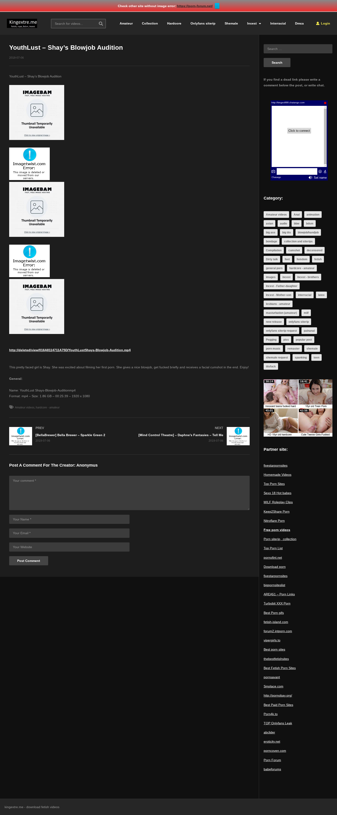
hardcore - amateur (48, 407)
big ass (270, 232)
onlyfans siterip (299, 321)
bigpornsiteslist (274, 585)
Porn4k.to (271, 714)
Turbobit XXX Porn (277, 603)
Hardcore (174, 23)
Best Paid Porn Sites (278, 705)
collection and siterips (298, 241)
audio (283, 223)
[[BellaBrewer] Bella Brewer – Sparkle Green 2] (67, 436)
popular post (304, 339)
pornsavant (272, 677)
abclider (269, 732)
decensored (314, 250)
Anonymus (87, 465)
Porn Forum (272, 760)
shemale (312, 348)
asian (269, 223)
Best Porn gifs (274, 613)
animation (313, 214)
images (271, 277)
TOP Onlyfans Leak (278, 723)
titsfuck (271, 366)
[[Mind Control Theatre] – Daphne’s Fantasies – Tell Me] (192, 436)
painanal (309, 330)
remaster (293, 348)
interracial (304, 295)
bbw (296, 223)
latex (321, 295)
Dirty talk (272, 259)
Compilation (274, 250)
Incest (252, 23)
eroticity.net (272, 741)
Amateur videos (24, 407)
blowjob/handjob (308, 232)
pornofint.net (273, 557)
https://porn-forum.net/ (195, 6)
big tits (286, 232)
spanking (301, 357)
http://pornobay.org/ (278, 695)
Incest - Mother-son (278, 295)
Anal (297, 214)
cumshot (294, 250)
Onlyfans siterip (203, 23)
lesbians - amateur (278, 304)
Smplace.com (273, 686)
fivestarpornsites (275, 465)
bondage (271, 241)
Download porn (275, 567)
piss (286, 339)
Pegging (271, 339)
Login (325, 23)
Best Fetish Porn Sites (280, 668)
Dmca (299, 23)
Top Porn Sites (274, 484)
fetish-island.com (276, 622)
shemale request (277, 357)
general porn (274, 268)
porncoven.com (275, 750)
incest (286, 277)
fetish (318, 259)
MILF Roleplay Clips (278, 502)
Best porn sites (274, 649)
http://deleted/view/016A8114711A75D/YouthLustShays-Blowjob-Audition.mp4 (70, 350)
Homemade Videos (277, 474)
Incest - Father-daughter (281, 286)
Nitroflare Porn (274, 520)
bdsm (309, 223)
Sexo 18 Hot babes (277, 493)
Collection (150, 23)
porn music (273, 348)
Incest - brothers (308, 277)
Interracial (278, 23)
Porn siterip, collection (280, 539)
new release (274, 321)
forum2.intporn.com (278, 631)
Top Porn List (273, 548)
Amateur (126, 23)
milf (306, 313)
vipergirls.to (272, 640)
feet (287, 259)
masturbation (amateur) (281, 313)
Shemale (231, 23)
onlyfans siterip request (281, 330)
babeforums (272, 769)
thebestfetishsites (276, 659)
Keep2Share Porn (277, 511)
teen (316, 357)
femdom (302, 259)
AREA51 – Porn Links (279, 594)
